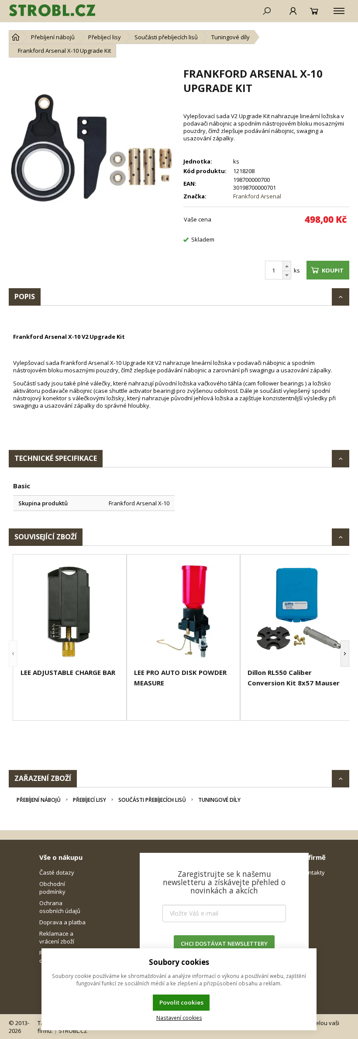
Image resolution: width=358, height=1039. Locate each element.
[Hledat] (267, 11)
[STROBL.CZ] (52, 11)
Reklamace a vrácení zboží (56, 937)
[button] (13, 654)
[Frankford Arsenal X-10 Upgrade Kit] (92, 149)
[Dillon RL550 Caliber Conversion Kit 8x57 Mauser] (297, 612)
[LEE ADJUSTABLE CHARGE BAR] (70, 612)
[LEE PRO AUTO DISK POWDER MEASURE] (183, 612)
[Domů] (15, 37)
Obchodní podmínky (52, 888)
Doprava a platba (62, 922)
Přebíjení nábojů (39, 800)
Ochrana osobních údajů (59, 907)
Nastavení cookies (179, 1017)
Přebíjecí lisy (89, 800)
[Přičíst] (286, 266)
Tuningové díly (219, 800)
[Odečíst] (286, 275)
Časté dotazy (56, 872)
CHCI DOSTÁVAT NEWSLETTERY (224, 943)
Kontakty (313, 872)
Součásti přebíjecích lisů (152, 800)
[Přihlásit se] (293, 11)
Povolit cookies (181, 1002)
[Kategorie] (339, 11)
